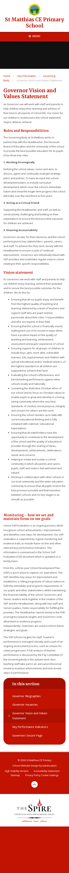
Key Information (26, 76)
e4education (49, 765)
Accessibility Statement (47, 771)
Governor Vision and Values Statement (39, 80)
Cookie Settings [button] (49, 775)
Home (6, 76)
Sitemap (15, 775)
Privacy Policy (32, 775)
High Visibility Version (17, 771)
